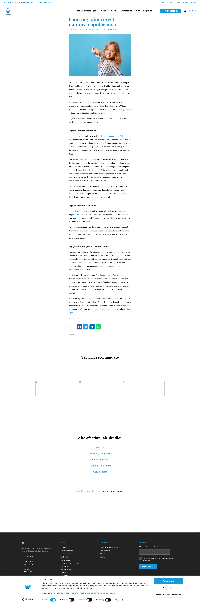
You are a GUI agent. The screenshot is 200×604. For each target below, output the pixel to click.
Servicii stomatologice (86, 11)
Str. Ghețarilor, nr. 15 (45, 2)
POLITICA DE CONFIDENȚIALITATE (64, 593)
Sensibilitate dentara (100, 465)
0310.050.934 (11, 2)
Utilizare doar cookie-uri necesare (168, 595)
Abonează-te (146, 566)
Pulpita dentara (100, 459)
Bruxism (100, 447)
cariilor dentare (93, 170)
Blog (138, 11)
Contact (186, 2)
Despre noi (147, 11)
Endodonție (65, 557)
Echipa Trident (111, 29)
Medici (113, 11)
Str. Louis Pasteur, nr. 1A (26, 2)
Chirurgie (64, 547)
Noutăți (193, 2)
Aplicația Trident (168, 2)
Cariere (102, 557)
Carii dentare (100, 471)
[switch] (71, 599)
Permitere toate (168, 581)
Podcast (178, 2)
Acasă (78, 491)
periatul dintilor (78, 214)
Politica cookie (105, 551)
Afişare (117, 600)
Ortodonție (64, 566)
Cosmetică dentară (67, 551)
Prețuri (104, 11)
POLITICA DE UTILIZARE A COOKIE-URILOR (97, 593)
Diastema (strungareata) (100, 453)
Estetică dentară (66, 554)
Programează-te (171, 11)
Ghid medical (126, 11)
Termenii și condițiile (159, 558)
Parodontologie (66, 569)
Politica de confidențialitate (109, 547)
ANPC (102, 554)
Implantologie (65, 560)
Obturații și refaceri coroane (70, 563)
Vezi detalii (42, 403)
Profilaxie (64, 572)
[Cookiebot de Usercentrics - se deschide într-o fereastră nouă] (28, 599)
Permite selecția (168, 588)
